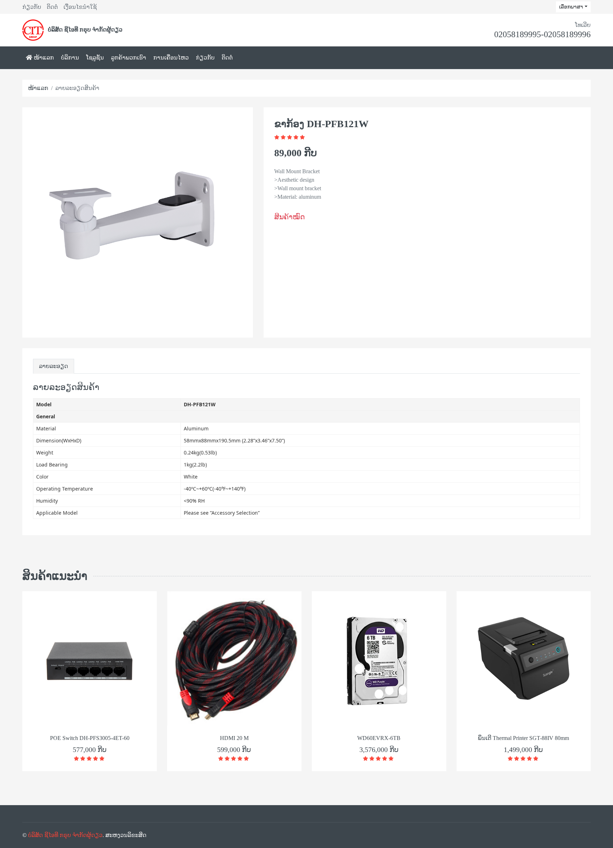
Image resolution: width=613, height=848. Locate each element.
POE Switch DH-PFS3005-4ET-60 (89, 738)
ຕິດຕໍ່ (52, 7)
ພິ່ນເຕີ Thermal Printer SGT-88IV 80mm (523, 738)
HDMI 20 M (234, 738)
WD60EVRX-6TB (379, 738)
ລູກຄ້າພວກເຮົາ (128, 58)
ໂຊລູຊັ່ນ (95, 58)
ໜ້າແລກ (43, 58)
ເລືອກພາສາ (571, 7)
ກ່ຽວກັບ (31, 7)
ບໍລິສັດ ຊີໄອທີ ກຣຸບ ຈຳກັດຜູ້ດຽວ (65, 835)
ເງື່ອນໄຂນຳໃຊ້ (80, 7)
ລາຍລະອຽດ (53, 366)
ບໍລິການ (70, 58)
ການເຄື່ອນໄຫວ (171, 58)
